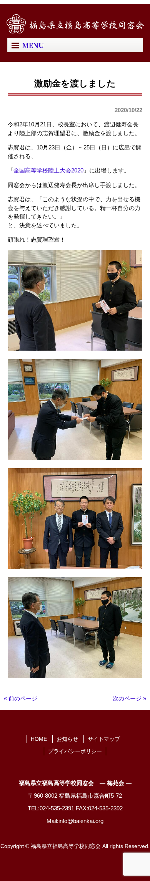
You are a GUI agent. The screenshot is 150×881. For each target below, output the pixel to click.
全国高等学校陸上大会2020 (48, 170)
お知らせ (67, 739)
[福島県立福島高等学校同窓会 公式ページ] (75, 31)
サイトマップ (104, 739)
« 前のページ (20, 698)
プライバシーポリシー (75, 751)
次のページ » (129, 698)
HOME (39, 739)
